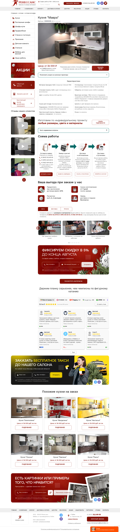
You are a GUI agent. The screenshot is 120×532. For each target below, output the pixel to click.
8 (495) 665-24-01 (88, 1)
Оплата (66, 209)
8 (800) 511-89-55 (89, 3)
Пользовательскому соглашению (67, 270)
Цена (43, 209)
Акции (87, 8)
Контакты (106, 8)
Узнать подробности (100, 122)
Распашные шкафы (22, 22)
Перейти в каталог (101, 174)
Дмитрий (47, 332)
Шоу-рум (67, 8)
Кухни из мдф (30, 13)
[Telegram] (98, 3)
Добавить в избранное (74, 523)
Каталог (40, 8)
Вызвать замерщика (64, 174)
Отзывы (96, 8)
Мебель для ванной (20, 53)
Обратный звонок (97, 519)
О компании (29, 8)
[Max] (102, 3)
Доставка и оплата (54, 8)
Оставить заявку (46, 174)
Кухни (21, 13)
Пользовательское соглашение (70, 529)
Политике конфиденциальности (51, 270)
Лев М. (70, 332)
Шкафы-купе (20, 26)
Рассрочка (77, 8)
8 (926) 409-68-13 (88, 5)
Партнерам (89, 510)
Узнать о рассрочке (82, 174)
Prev (24, 115)
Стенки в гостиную (22, 35)
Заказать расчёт (100, 68)
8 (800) (94, 514)
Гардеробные (20, 31)
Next (24, 179)
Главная (17, 8)
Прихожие (19, 39)
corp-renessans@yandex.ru (97, 523)
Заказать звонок (72, 3)
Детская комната (22, 43)
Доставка (54, 209)
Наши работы (20, 58)
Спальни (18, 48)
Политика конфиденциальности (50, 529)
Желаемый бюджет (70, 264)
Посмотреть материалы (73, 281)
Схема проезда (73, 519)
